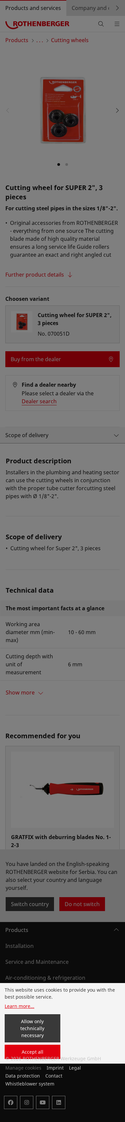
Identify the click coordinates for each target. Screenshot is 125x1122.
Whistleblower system (29, 1084)
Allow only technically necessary (32, 1028)
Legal (75, 1068)
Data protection (22, 1076)
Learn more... (19, 1006)
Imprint (55, 1068)
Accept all (32, 1052)
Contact (53, 1076)
